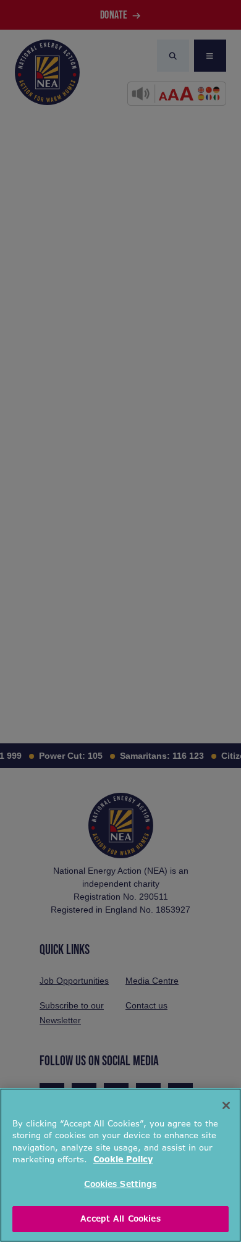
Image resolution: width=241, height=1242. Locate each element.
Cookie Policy (123, 1159)
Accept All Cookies (120, 1219)
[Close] (226, 1105)
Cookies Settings (120, 1184)
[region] (120, 1165)
